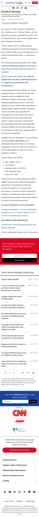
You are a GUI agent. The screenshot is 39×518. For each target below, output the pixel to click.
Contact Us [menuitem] (19, 501)
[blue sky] (34, 491)
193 (28, 373)
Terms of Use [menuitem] (9, 501)
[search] (26, 2)
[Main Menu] (2, 2)
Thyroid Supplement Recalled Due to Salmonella (19, 232)
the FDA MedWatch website (16, 384)
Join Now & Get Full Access (19, 450)
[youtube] (10, 491)
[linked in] (29, 491)
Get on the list (19, 260)
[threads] (19, 491)
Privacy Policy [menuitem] (30, 501)
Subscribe (33, 401)
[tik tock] (5, 491)
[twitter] (24, 491)
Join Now (35, 2)
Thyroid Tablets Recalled (14, 23)
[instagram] (15, 491)
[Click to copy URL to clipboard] (21, 8)
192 (22, 373)
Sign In (29, 2)
